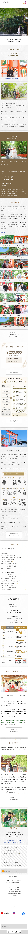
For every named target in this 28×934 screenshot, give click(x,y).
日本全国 (17, 887)
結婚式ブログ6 (21, 268)
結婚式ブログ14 (21, 315)
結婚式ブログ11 (7, 303)
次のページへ (16, 876)
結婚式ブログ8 (21, 280)
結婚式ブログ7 (7, 280)
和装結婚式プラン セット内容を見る (13, 535)
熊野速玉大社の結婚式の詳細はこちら (13, 78)
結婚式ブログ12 (21, 303)
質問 (16, 932)
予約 (20, 932)
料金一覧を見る (13, 372)
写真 (12, 932)
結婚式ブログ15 (7, 326)
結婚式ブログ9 (7, 292)
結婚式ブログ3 (7, 257)
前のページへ (11, 876)
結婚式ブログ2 (21, 245)
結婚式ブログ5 (7, 268)
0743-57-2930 (14, 895)
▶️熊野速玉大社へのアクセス (10, 871)
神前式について (21, 327)
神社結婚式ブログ (14, 907)
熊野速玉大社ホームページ (13, 840)
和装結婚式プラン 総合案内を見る (14, 730)
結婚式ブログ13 (7, 315)
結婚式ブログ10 (21, 292)
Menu (8, 932)
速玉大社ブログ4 (21, 257)
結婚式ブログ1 (7, 245)
